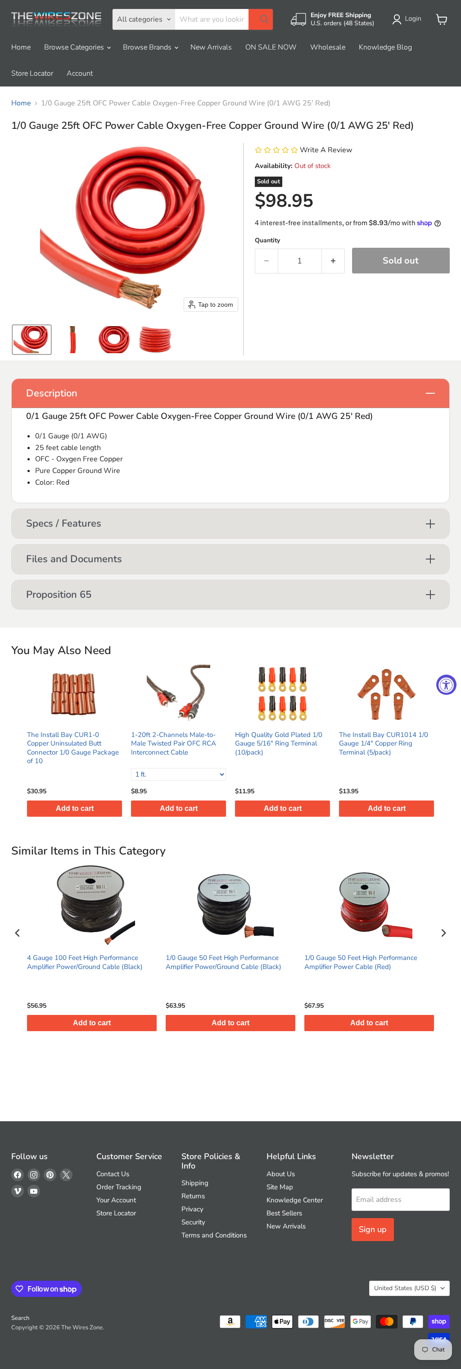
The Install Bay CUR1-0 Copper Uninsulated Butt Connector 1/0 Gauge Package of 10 (73, 748)
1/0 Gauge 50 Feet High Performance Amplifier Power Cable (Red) (360, 962)
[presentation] (17, 933)
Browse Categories (75, 47)
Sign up (373, 1229)
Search (20, 1318)
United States (405, 1288)
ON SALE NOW (271, 47)
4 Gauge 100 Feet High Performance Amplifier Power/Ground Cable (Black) (85, 962)
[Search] (261, 19)
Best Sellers (284, 1213)
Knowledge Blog (385, 47)
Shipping (194, 1182)
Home (21, 47)
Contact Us (112, 1173)
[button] (408, 19)
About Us (281, 1173)
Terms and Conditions (214, 1235)
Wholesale (327, 47)
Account (80, 73)
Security (193, 1222)
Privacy (192, 1209)
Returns (193, 1196)
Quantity (267, 240)
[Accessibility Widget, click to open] (446, 684)
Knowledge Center (295, 1200)
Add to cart (75, 808)
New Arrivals (211, 47)
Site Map (280, 1187)
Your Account (116, 1200)
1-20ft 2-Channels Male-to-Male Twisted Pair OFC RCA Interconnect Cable (173, 744)
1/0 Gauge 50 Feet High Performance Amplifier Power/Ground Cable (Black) (223, 962)
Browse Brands (148, 47)
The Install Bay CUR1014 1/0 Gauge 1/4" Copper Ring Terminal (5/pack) (383, 744)
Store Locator (32, 73)
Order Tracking (118, 1187)
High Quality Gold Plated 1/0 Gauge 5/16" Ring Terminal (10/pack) (278, 744)
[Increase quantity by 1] (333, 261)
